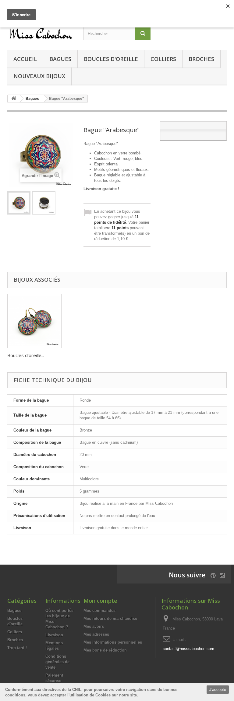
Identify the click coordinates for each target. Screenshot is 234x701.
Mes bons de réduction (105, 650)
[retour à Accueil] (14, 99)
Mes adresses (96, 634)
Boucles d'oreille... (25, 355)
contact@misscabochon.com (188, 648)
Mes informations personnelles (112, 642)
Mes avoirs (93, 626)
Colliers (163, 59)
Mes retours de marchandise (110, 618)
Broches (201, 59)
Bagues (60, 59)
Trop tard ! (17, 647)
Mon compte (100, 600)
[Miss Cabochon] (40, 33)
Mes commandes (99, 610)
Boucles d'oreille (111, 59)
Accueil (25, 59)
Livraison (54, 635)
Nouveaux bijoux (39, 76)
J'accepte (217, 689)
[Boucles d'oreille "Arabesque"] (34, 321)
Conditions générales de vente (57, 662)
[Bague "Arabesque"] (19, 203)
